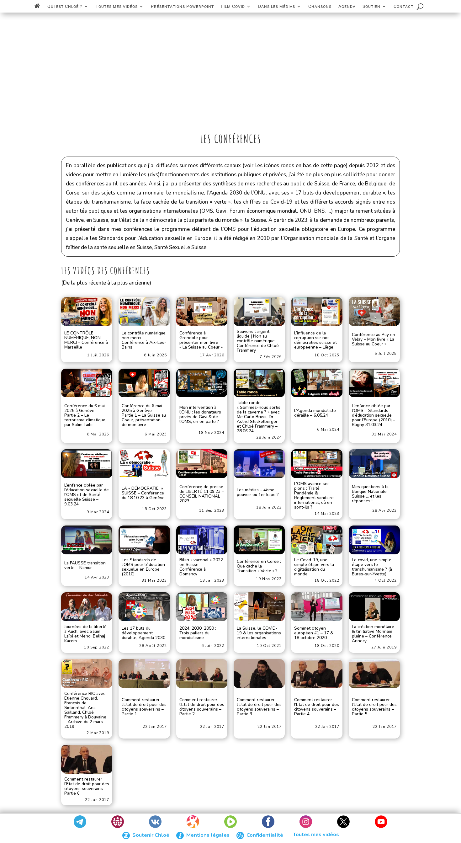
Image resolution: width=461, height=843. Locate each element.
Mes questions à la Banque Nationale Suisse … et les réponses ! (370, 494)
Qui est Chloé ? (64, 6)
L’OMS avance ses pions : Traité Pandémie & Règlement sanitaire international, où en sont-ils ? (314, 495)
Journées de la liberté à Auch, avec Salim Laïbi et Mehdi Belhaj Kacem (85, 633)
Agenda (347, 6)
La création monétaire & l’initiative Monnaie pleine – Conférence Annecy (373, 633)
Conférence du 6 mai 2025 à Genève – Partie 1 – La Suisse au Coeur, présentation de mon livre (144, 415)
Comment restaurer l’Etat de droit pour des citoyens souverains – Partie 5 (374, 707)
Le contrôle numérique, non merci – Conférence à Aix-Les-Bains (144, 340)
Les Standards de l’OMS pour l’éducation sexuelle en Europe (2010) (143, 567)
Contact (403, 6)
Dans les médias (276, 6)
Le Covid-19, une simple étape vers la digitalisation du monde (314, 567)
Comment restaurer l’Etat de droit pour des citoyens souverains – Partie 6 (86, 786)
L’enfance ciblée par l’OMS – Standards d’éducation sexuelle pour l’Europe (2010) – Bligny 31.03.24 (373, 415)
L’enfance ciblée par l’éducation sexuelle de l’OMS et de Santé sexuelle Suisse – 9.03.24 (86, 495)
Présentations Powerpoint (182, 6)
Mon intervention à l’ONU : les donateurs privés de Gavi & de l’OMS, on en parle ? (200, 414)
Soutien (371, 6)
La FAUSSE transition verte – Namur (85, 566)
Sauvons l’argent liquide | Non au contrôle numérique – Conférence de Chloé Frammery (258, 341)
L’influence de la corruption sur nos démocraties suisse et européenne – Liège (315, 340)
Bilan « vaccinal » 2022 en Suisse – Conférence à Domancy (201, 567)
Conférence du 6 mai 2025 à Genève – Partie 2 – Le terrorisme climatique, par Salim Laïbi (85, 415)
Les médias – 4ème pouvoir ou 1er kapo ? (258, 493)
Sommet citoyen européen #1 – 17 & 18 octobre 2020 (313, 633)
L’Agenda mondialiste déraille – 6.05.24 (315, 413)
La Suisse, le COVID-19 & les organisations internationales (259, 633)
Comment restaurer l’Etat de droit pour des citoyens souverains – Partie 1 (144, 707)
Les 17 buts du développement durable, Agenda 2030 (143, 633)
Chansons (319, 6)
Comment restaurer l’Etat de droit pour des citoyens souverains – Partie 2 (201, 707)
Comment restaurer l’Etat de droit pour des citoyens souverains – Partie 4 (316, 707)
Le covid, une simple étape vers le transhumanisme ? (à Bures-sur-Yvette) (372, 567)
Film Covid (233, 6)
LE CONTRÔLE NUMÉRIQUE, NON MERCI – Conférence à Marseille (86, 340)
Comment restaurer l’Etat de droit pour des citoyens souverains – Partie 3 (259, 707)
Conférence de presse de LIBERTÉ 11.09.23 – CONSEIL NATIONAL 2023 (201, 494)
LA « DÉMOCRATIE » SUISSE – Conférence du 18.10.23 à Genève (143, 493)
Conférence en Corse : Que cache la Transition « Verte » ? (259, 566)
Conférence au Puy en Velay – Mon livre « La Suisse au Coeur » (373, 339)
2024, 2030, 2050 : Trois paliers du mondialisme (197, 633)
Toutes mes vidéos (117, 6)
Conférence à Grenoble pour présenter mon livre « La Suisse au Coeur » (201, 340)
